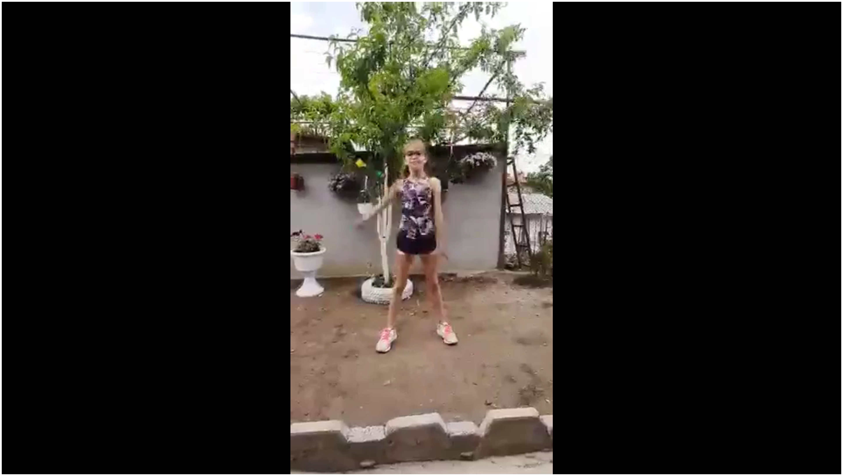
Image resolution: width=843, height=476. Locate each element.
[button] (15, 471)
